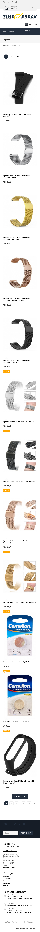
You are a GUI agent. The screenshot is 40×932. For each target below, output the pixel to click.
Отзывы (6, 886)
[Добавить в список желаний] (6, 105)
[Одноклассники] (19, 824)
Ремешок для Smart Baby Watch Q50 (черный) (17, 115)
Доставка (7, 878)
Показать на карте (9, 867)
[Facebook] (10, 824)
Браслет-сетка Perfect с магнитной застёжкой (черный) (16, 361)
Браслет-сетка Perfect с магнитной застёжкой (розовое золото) (16, 299)
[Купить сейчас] (6, 92)
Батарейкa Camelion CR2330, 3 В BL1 (16, 662)
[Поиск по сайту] (33, 31)
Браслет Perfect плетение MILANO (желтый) (19, 602)
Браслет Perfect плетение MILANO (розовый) (16, 542)
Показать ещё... (20, 796)
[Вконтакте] (5, 824)
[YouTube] (24, 824)
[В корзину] (6, 98)
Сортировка (14, 57)
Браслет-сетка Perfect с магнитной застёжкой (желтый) (16, 238)
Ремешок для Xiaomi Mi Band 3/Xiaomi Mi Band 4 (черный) (18, 782)
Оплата (6, 876)
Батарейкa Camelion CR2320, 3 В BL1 (16, 721)
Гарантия (6, 883)
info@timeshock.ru (10, 851)
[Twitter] (14, 824)
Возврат (6, 881)
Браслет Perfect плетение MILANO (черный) (19, 481)
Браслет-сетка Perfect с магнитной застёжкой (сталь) (16, 177)
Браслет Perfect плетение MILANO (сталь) (19, 422)
